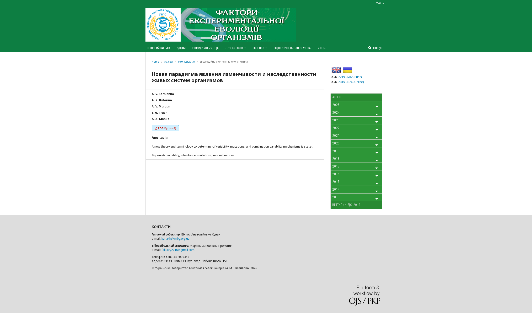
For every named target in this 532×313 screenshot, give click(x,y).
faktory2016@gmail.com (178, 250)
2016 (336, 174)
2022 (336, 128)
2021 (336, 136)
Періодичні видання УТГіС (292, 48)
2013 (336, 197)
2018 (336, 159)
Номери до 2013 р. (205, 48)
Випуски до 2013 (346, 205)
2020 (336, 143)
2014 (336, 189)
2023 (336, 120)
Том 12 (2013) (186, 61)
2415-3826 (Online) (351, 82)
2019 (336, 151)
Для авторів (234, 48)
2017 (336, 166)
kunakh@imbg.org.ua (175, 238)
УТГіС (321, 48)
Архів (336, 97)
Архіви (181, 48)
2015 (336, 182)
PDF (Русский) (167, 128)
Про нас (259, 48)
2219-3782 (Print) (350, 77)
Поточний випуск (157, 48)
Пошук (377, 48)
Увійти (380, 3)
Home (155, 61)
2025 (336, 105)
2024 (336, 113)
